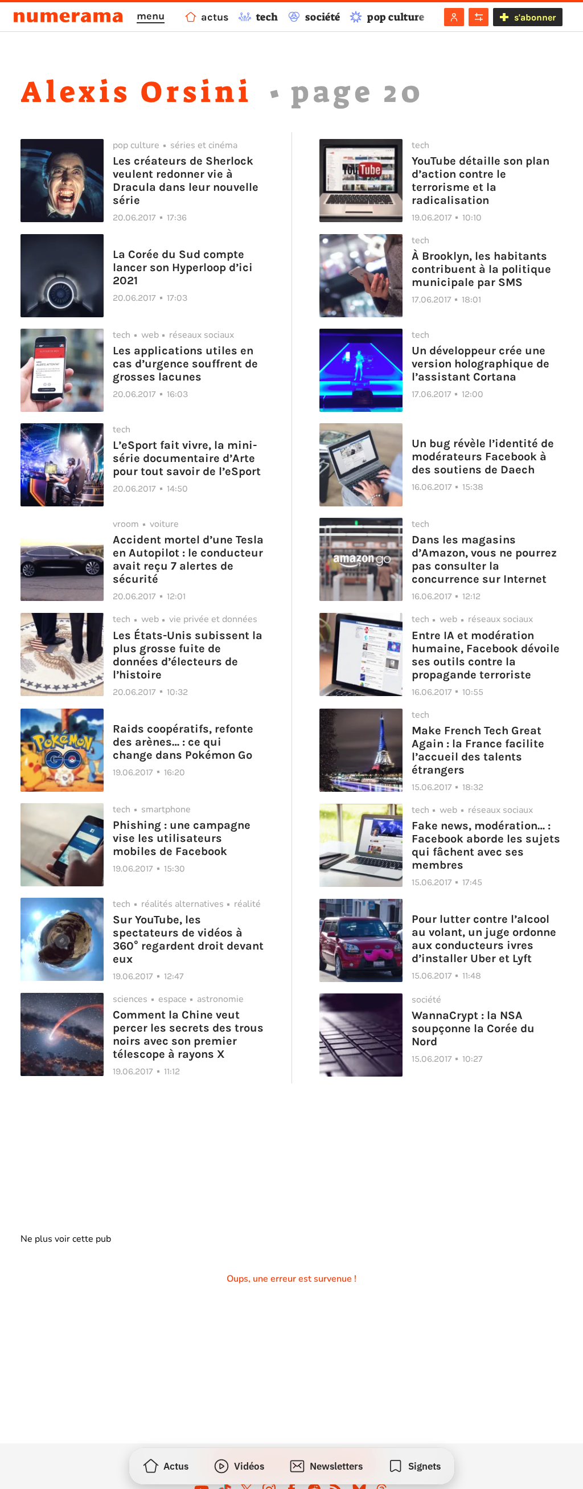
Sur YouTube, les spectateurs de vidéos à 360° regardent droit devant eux (188, 939)
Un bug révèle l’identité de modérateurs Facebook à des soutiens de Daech (483, 456)
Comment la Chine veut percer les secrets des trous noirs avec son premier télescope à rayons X (188, 1034)
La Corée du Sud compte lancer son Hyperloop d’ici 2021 (183, 267)
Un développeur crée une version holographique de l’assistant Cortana (480, 363)
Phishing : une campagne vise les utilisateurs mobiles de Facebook (182, 838)
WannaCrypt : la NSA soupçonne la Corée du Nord (473, 1028)
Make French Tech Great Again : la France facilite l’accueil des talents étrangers (478, 750)
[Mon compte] (454, 17)
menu (151, 16)
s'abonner (535, 17)
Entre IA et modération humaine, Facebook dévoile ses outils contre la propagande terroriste (486, 655)
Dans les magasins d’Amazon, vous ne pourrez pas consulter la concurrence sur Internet (484, 559)
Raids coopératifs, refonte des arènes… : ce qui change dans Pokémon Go (183, 742)
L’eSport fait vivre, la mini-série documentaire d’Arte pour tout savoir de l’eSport (187, 458)
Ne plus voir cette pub (65, 1239)
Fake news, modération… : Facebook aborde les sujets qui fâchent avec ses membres (486, 845)
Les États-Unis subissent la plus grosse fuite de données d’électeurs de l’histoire (187, 655)
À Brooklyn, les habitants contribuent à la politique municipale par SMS (481, 269)
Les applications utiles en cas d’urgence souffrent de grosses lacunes (185, 363)
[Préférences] (478, 17)
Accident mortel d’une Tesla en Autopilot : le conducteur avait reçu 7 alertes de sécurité (188, 559)
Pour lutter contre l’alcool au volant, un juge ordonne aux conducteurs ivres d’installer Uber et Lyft (484, 939)
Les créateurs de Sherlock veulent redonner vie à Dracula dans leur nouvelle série (185, 180)
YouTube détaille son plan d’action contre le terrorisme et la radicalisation (480, 180)
